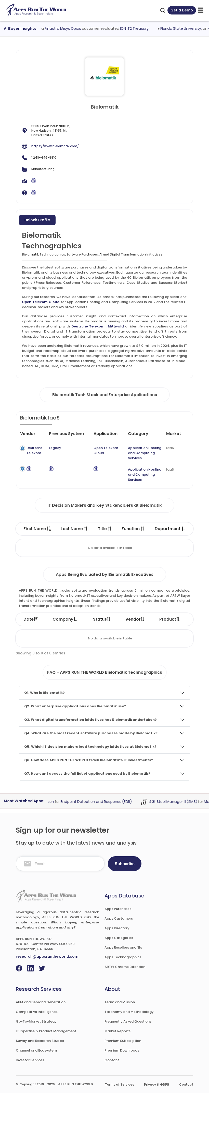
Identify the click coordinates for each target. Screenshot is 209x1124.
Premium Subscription (122, 1040)
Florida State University (174, 28)
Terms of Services (119, 1084)
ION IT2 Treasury (128, 28)
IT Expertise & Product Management (46, 1031)
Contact (111, 1060)
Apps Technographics (122, 957)
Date (28, 619)
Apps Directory (116, 928)
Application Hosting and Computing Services (144, 452)
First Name (35, 529)
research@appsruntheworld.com (47, 956)
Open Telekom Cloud (41, 301)
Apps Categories (118, 937)
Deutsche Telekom (87, 326)
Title (103, 529)
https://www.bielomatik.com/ (55, 146)
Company (63, 619)
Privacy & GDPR (156, 1084)
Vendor (133, 619)
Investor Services (30, 1060)
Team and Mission (119, 1002)
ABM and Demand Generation (41, 1002)
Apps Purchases (117, 908)
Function (131, 529)
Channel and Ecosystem (36, 1050)
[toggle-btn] (200, 10)
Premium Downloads (121, 1050)
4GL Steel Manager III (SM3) (167, 801)
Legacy (55, 447)
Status (100, 619)
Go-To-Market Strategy (36, 1021)
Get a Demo (182, 10)
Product (167, 619)
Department (168, 529)
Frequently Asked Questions (127, 1021)
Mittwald (116, 326)
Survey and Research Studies (40, 1040)
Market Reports (117, 1031)
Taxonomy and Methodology (129, 1011)
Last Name (72, 529)
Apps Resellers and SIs (123, 947)
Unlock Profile (37, 219)
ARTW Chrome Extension (124, 966)
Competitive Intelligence (37, 1011)
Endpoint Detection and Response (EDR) (89, 801)
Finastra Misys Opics (56, 28)
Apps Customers (118, 918)
